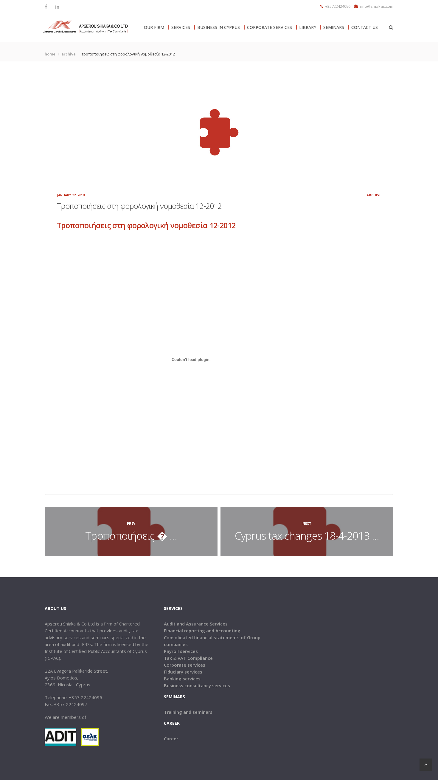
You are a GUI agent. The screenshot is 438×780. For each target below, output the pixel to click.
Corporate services (184, 665)
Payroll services (181, 651)
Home (50, 54)
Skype (57, 7)
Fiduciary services (183, 672)
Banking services (182, 679)
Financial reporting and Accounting (202, 631)
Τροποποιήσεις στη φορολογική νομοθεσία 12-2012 (146, 225)
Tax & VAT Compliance (188, 658)
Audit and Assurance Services (196, 624)
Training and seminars (188, 712)
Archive (68, 54)
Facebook (48, 7)
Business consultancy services (197, 685)
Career (171, 739)
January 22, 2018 (71, 195)
